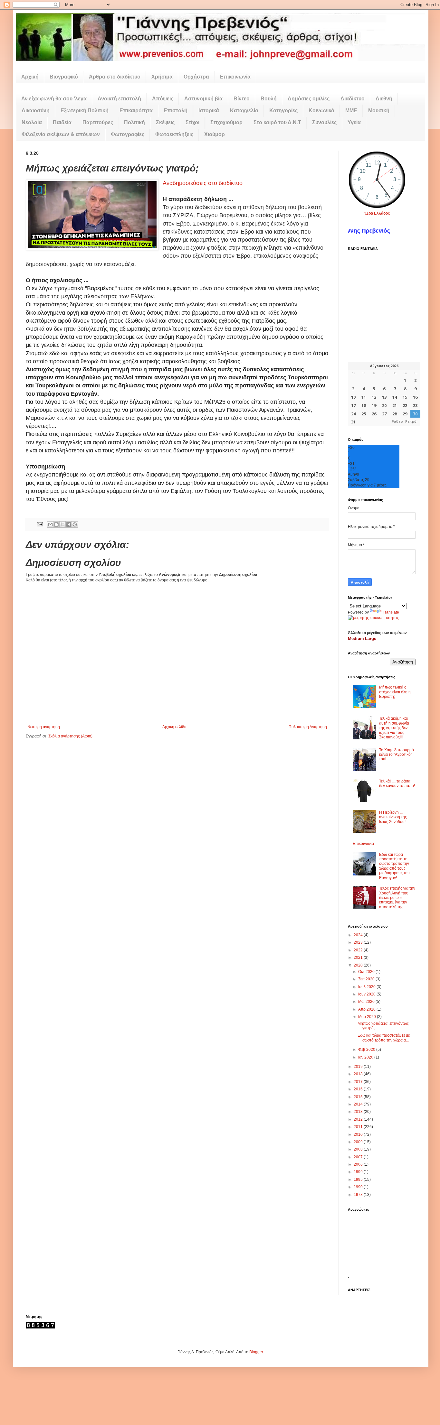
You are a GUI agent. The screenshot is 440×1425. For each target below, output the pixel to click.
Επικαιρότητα (136, 110)
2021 (359, 957)
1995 (359, 1179)
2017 (359, 1081)
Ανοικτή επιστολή (119, 98)
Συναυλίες (324, 122)
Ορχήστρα (196, 76)
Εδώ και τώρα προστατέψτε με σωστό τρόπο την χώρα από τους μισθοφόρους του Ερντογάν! (394, 866)
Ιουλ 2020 (367, 987)
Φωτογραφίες (127, 134)
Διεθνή (384, 98)
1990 (359, 1187)
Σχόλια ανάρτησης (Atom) (70, 736)
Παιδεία (62, 122)
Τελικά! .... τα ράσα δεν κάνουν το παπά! (397, 783)
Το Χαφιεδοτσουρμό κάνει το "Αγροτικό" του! (396, 755)
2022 (359, 950)
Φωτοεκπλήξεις (174, 134)
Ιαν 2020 (366, 1057)
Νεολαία (32, 122)
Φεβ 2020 (367, 1049)
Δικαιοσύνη (36, 110)
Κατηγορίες (283, 110)
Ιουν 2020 (367, 994)
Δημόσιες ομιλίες (309, 98)
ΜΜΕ (351, 110)
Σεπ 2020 (367, 979)
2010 (359, 1134)
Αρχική (30, 76)
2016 (359, 1089)
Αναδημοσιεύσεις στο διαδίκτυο (203, 183)
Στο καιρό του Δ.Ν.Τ (277, 122)
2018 (359, 1074)
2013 (359, 1111)
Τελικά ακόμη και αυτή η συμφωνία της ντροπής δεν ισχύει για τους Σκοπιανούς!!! (394, 727)
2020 (359, 965)
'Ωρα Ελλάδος (377, 213)
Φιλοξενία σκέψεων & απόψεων (61, 134)
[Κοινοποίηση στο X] (62, 524)
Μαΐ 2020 (367, 1001)
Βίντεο (242, 98)
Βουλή (269, 98)
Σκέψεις (165, 122)
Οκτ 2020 (367, 971)
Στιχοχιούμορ (226, 122)
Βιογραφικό (64, 76)
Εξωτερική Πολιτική (85, 110)
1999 (359, 1172)
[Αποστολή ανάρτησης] (39, 524)
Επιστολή (175, 110)
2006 (359, 1164)
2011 (359, 1126)
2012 (359, 1119)
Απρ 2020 (367, 1009)
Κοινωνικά (321, 110)
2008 (359, 1149)
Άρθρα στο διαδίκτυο (114, 76)
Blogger (256, 1352)
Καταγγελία (244, 110)
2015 (359, 1097)
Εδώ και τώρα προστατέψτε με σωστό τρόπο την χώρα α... (384, 1037)
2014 (359, 1104)
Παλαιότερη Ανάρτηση (308, 727)
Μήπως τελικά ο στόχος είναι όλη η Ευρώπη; (395, 692)
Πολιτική (134, 122)
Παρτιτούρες (97, 122)
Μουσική (378, 110)
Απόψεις (162, 98)
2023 (359, 942)
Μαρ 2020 (367, 1016)
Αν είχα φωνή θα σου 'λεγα (54, 98)
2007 (359, 1157)
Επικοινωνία (235, 76)
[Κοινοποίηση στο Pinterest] (75, 524)
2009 (359, 1142)
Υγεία (354, 122)
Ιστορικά (208, 110)
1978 (359, 1194)
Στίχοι (192, 122)
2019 (359, 1066)
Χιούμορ (214, 134)
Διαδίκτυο (352, 98)
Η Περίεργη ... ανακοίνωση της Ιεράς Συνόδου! (393, 817)
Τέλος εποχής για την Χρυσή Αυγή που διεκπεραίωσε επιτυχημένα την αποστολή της (397, 897)
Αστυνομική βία (203, 98)
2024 (359, 935)
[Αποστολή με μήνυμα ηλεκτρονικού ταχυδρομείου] (50, 524)
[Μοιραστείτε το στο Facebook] (68, 524)
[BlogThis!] (56, 524)
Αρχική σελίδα (174, 727)
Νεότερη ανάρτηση (43, 727)
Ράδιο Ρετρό (404, 422)
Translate (391, 612)
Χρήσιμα (162, 76)
